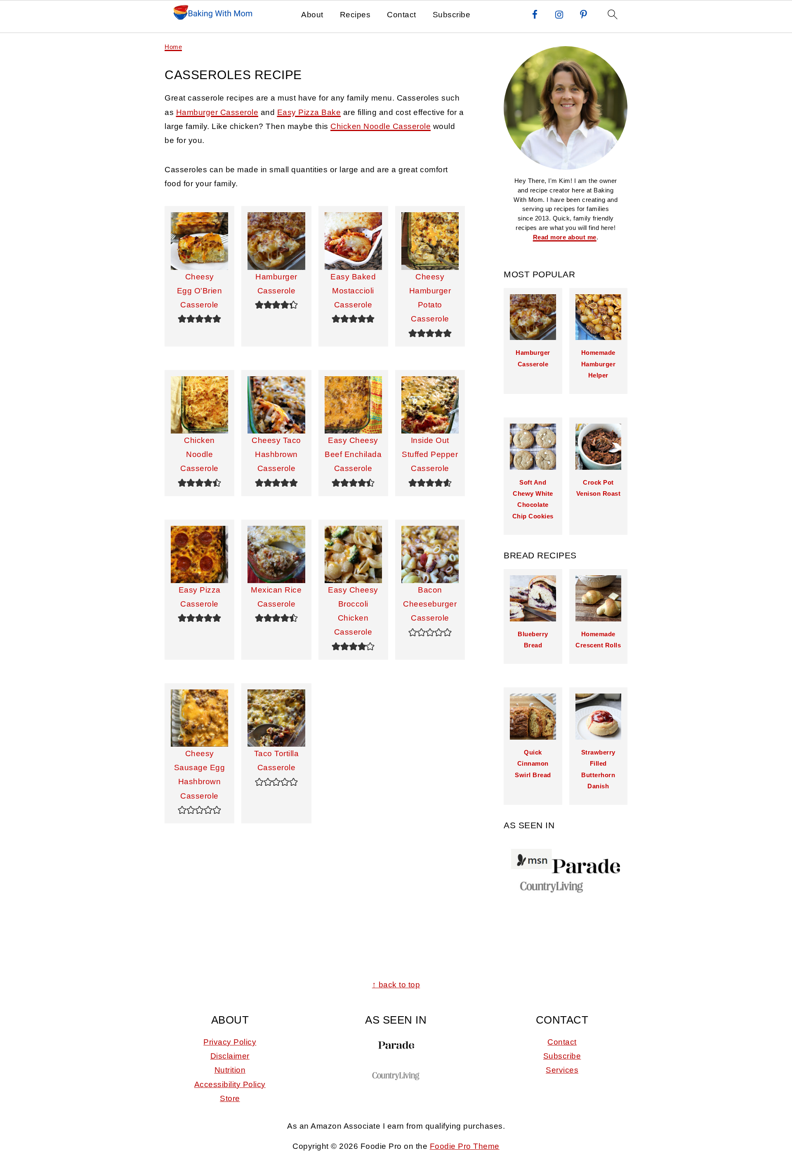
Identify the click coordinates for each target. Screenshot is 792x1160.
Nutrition (230, 1070)
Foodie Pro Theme (465, 1146)
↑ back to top (396, 984)
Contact (401, 14)
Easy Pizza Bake (309, 112)
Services (562, 1070)
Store (230, 1098)
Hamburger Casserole (217, 112)
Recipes (355, 14)
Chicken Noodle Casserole (380, 126)
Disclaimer (230, 1056)
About (312, 14)
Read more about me (564, 237)
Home (173, 46)
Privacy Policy (229, 1042)
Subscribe (452, 14)
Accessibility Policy (230, 1084)
